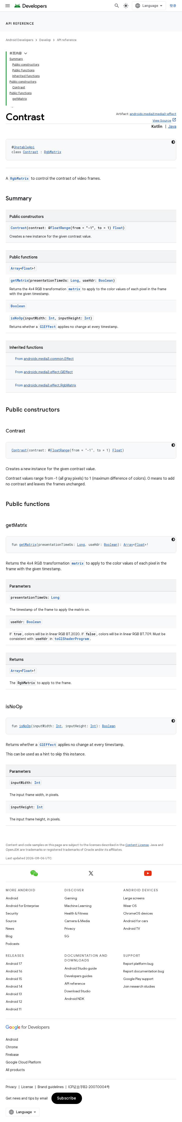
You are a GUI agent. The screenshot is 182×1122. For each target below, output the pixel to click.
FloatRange (60, 227)
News (10, 928)
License (27, 1087)
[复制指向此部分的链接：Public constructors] (64, 410)
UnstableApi (24, 147)
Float (118, 227)
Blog (9, 936)
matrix (74, 289)
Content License (137, 845)
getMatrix (19, 280)
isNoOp (17, 318)
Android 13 (14, 994)
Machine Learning (77, 906)
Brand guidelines (51, 1087)
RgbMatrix (52, 152)
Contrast (30, 152)
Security (12, 913)
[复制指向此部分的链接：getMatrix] (31, 526)
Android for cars (135, 921)
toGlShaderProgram (72, 638)
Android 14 (14, 986)
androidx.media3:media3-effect (153, 114)
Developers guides (78, 976)
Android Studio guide (80, 968)
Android (12, 898)
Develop (45, 40)
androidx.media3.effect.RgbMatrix (50, 385)
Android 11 (14, 1009)
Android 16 (14, 971)
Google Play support (138, 979)
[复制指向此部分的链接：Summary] (36, 199)
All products (15, 1070)
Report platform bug (138, 963)
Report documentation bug (143, 971)
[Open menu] (7, 5)
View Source (162, 121)
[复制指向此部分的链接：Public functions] (54, 504)
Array (15, 268)
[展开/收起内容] (25, 53)
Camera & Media (77, 921)
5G (66, 936)
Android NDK (74, 999)
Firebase (12, 1055)
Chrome (12, 1047)
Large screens (133, 898)
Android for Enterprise (22, 906)
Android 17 (14, 963)
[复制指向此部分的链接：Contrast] (30, 431)
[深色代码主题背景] (173, 142)
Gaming (70, 898)
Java (172, 126)
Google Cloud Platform (23, 1062)
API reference (20, 23)
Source (11, 921)
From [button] (44, 359)
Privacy (69, 928)
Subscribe (66, 1098)
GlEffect (48, 326)
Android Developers (19, 40)
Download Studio (77, 991)
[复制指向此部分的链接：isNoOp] (27, 707)
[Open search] (117, 6)
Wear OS (130, 906)
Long (75, 280)
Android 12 (14, 1001)
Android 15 (14, 979)
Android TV (131, 928)
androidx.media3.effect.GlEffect (48, 372)
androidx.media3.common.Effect (49, 359)
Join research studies (139, 986)
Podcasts (12, 944)
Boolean (106, 280)
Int (52, 318)
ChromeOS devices (138, 913)
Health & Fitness (76, 913)
